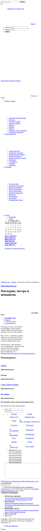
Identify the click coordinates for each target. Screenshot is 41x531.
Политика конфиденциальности (16, 505)
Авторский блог (14, 151)
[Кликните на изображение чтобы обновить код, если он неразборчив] (20, 483)
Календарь (12, 217)
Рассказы (12, 120)
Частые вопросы (20, 498)
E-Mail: (7, 27)
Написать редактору (26, 503)
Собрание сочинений (16, 132)
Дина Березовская (8, 286)
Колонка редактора (15, 187)
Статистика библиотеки (17, 512)
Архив (7, 215)
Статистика (13, 198)
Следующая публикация (27, 353)
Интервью (12, 160)
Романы (11, 127)
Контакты (12, 194)
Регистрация (5, 81)
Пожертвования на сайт (24, 499)
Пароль (7, 29)
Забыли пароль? (15, 81)
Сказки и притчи (14, 123)
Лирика (11, 129)
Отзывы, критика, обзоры (17, 158)
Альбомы (12, 163)
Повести (12, 125)
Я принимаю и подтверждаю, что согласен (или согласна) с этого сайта (20, 489)
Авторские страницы (16, 153)
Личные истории (14, 121)
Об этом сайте (13, 184)
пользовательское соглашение (22, 487)
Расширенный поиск (16, 200)
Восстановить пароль (12, 510)
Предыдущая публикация (9, 353)
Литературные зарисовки (17, 118)
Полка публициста (15, 156)
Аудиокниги (13, 162)
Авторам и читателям (16, 186)
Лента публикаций (15, 189)
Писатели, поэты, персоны (18, 130)
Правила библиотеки (16, 193)
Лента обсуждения (15, 191)
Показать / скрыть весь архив (15, 248)
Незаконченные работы (17, 154)
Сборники (12, 165)
